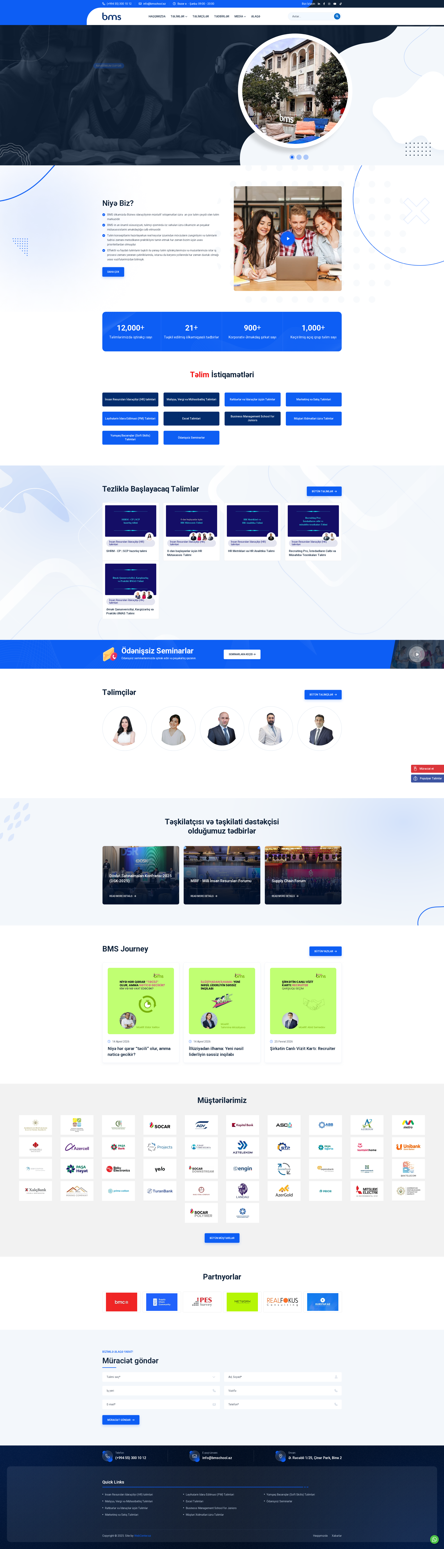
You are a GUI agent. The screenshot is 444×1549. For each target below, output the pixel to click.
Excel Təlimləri (194, 1501)
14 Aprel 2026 (120, 1041)
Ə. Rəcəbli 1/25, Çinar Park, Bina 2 (315, 1458)
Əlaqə (255, 16)
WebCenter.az (142, 1535)
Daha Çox (113, 271)
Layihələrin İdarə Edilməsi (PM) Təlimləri (210, 1494)
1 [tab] (292, 157)
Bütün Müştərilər (222, 1238)
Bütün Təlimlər (322, 491)
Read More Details (121, 896)
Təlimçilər (201, 16)
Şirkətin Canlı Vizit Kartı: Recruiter (302, 1048)
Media (238, 16)
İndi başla (101, 123)
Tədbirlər (221, 16)
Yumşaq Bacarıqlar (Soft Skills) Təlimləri (291, 1494)
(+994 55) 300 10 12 (119, 3)
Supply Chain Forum (289, 881)
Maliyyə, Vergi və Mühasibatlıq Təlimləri (129, 1501)
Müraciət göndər (119, 1420)
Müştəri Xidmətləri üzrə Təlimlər (205, 1514)
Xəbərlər (337, 1535)
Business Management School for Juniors (211, 1508)
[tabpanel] (222, 95)
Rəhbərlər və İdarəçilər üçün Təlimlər (126, 1508)
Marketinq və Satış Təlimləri (121, 1514)
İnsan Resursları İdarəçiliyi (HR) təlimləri (126, 543)
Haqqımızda (157, 16)
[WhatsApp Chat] (434, 1539)
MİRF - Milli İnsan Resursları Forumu (221, 881)
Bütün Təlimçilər (321, 694)
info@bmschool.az (154, 3)
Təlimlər (177, 16)
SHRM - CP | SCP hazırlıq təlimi (126, 551)
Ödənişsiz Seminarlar (279, 1501)
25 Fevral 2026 (284, 1041)
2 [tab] (299, 157)
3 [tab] (306, 157)
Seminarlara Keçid (241, 654)
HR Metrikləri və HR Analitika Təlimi (251, 551)
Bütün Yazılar (323, 951)
